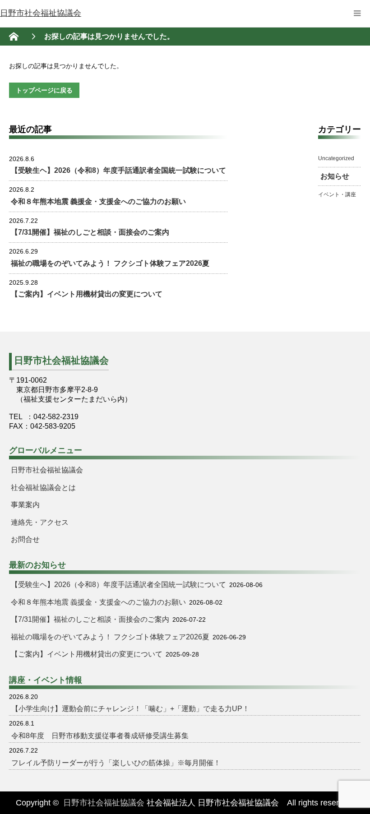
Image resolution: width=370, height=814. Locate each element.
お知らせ (334, 176)
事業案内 (25, 505)
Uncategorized (336, 158)
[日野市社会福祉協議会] (40, 13)
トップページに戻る (44, 90)
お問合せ (25, 539)
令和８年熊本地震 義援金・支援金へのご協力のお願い (98, 201)
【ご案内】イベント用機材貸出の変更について (86, 294)
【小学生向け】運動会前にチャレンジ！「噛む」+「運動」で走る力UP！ (130, 708)
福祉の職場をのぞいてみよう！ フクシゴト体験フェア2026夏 (110, 263)
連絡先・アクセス (40, 522)
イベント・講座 (337, 194)
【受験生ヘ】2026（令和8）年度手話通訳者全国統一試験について (118, 170)
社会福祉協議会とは (43, 487)
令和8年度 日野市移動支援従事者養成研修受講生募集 (100, 736)
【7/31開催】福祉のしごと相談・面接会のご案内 (90, 232)
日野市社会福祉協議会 (47, 470)
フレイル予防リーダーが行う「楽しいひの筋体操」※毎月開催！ (116, 763)
